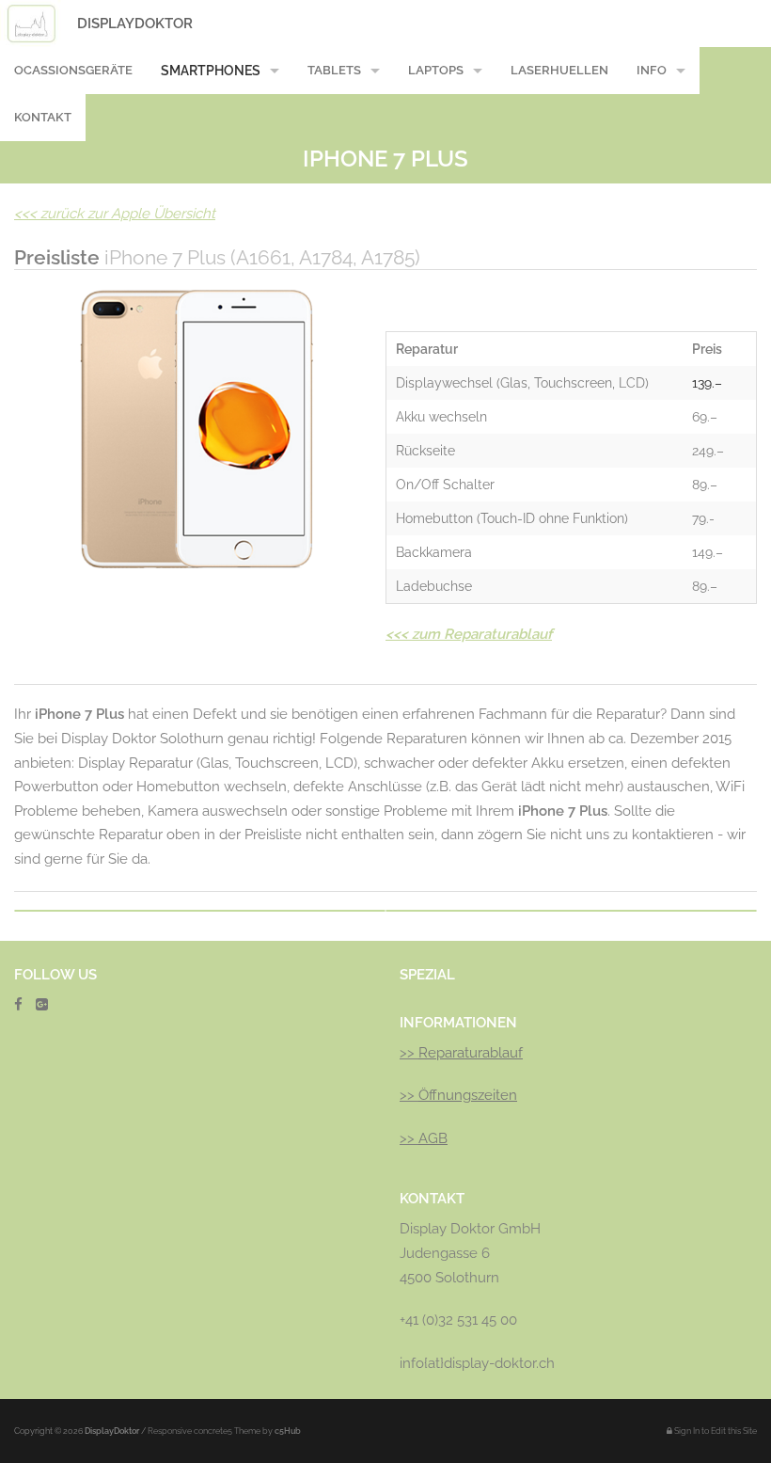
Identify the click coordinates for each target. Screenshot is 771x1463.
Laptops (436, 70)
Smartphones (210, 70)
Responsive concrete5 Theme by (224, 1431)
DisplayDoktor (135, 23)
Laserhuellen (559, 70)
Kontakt (42, 117)
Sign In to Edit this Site (714, 1431)
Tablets (334, 70)
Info (652, 70)
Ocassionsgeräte (73, 70)
